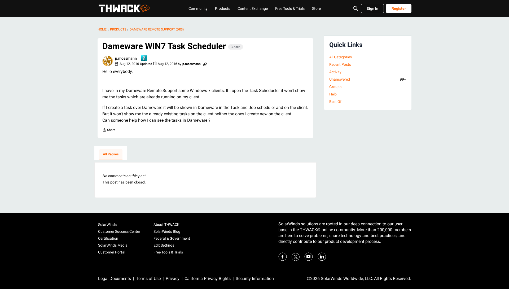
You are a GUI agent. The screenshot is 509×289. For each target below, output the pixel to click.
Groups (335, 87)
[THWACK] (124, 8)
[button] (107, 61)
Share (108, 130)
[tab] (110, 154)
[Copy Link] (205, 64)
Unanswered (367, 79)
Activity (335, 72)
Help (333, 94)
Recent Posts (340, 64)
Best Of (335, 101)
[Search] (356, 8)
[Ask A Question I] (144, 58)
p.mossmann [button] (126, 58)
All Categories (340, 57)
